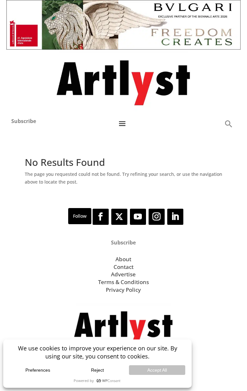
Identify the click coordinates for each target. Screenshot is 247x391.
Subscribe (23, 121)
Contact (123, 267)
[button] (228, 123)
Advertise (123, 274)
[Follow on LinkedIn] (175, 217)
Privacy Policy (123, 289)
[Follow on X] (119, 217)
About (123, 259)
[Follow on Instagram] (157, 217)
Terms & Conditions (123, 282)
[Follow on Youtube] (138, 217)
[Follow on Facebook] (101, 217)
